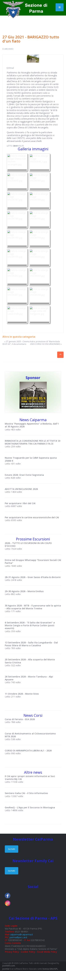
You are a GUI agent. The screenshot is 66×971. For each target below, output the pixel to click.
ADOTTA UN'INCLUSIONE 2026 (21, 488)
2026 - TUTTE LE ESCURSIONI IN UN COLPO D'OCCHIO (28, 544)
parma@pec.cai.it (18, 937)
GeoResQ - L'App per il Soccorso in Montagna (30, 807)
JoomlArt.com (8, 965)
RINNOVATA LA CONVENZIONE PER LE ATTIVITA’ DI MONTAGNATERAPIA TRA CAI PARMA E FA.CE (32, 442)
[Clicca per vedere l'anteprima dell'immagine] (33, 59)
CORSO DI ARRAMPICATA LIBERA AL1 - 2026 (28, 750)
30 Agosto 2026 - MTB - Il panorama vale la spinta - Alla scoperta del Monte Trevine (33, 607)
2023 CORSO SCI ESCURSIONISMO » (46, 344)
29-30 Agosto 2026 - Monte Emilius (24, 591)
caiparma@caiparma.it (21, 934)
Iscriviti (11, 848)
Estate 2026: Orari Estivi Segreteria (24, 474)
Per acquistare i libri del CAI (20, 503)
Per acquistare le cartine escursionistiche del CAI (32, 517)
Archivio (9, 49)
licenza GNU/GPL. (50, 969)
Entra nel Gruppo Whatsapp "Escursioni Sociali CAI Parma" (33, 561)
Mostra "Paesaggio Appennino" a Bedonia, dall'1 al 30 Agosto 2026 (32, 425)
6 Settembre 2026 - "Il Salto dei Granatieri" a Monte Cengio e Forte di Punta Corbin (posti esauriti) (30, 625)
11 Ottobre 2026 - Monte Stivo (22, 693)
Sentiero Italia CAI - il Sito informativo (26, 793)
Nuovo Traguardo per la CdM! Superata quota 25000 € (31, 459)
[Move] (33, 394)
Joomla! (5, 969)
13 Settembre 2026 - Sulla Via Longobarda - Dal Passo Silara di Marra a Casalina (31, 644)
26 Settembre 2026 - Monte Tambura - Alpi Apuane (29, 678)
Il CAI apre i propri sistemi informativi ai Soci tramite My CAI (30, 778)
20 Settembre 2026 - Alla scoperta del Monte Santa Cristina (30, 661)
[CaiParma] (26, 5)
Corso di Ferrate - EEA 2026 (20, 719)
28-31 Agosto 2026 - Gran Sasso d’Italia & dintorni (33, 577)
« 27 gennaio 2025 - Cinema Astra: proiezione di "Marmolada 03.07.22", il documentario (31, 342)
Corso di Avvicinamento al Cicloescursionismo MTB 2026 (30, 735)
